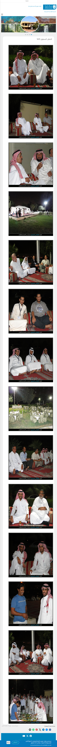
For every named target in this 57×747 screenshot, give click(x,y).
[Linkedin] (43, 729)
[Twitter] (40, 729)
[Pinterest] (37, 729)
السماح (15, 742)
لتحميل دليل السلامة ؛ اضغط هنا (28, 31)
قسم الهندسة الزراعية (50, 11)
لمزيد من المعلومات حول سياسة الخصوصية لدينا (40, 745)
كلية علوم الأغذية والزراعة (34, 6)
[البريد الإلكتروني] (30, 729)
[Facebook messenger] (47, 729)
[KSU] (49, 6)
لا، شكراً (8, 742)
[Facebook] (50, 729)
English (27, 1)
